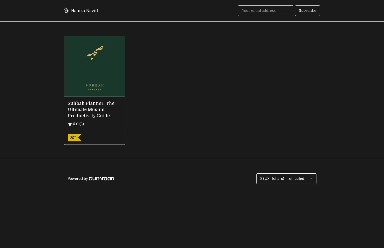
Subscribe (307, 11)
